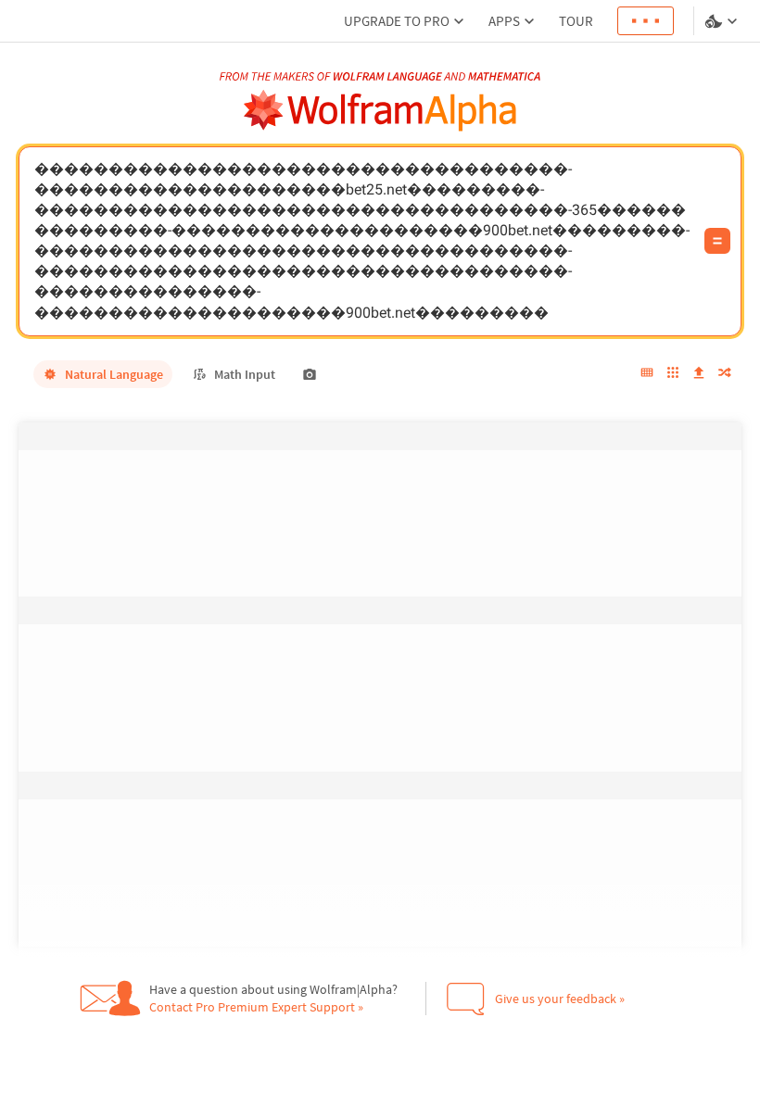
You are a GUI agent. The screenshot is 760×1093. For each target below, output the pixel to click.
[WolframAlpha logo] (380, 111)
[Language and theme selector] (723, 21)
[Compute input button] (717, 241)
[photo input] (309, 374)
